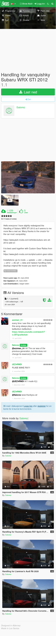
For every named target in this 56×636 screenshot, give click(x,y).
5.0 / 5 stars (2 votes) (9, 219)
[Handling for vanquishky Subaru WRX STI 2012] (28, 177)
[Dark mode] (48, 3)
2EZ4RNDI (17, 364)
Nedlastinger (12, 212)
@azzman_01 (18, 348)
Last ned (30, 91)
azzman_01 (17, 319)
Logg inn (28, 406)
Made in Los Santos (10, 628)
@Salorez (16, 394)
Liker (26, 212)
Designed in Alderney (10, 625)
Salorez (20, 107)
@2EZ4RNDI (18, 381)
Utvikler (23, 345)
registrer (42, 406)
